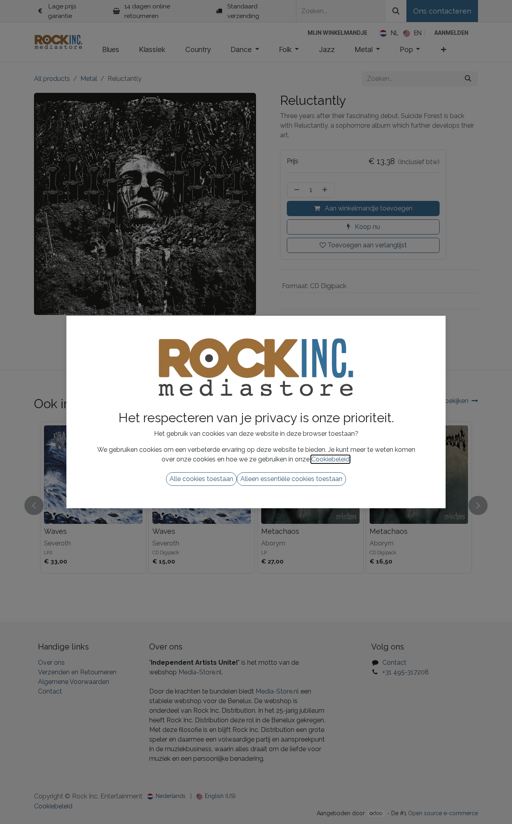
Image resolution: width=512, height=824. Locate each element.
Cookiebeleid (330, 459)
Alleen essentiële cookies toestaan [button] (291, 479)
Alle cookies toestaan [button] (201, 479)
